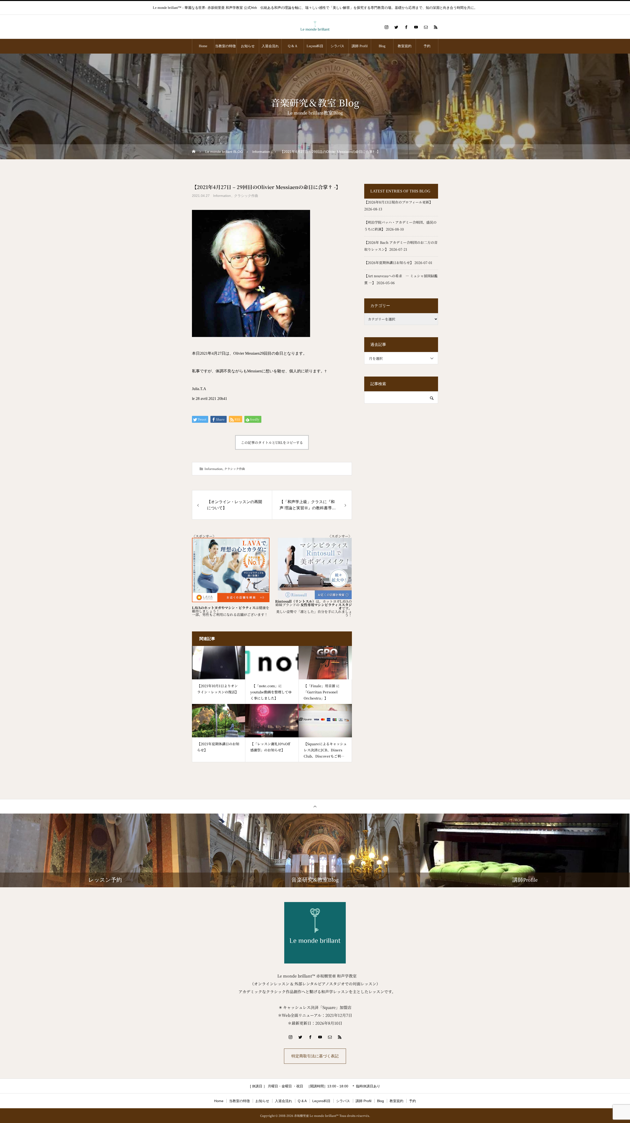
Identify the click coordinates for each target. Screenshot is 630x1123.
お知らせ (248, 46)
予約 (427, 46)
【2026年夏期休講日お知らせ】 (388, 262)
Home (203, 46)
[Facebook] (406, 27)
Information (222, 196)
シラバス (337, 46)
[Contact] (425, 27)
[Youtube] (415, 27)
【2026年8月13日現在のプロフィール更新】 (398, 202)
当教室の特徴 (225, 46)
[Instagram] (386, 27)
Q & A (292, 46)
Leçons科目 (315, 46)
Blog (382, 46)
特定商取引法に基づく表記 (315, 1056)
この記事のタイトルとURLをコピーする (272, 442)
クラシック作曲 (246, 196)
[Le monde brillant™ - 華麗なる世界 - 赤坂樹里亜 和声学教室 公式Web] (315, 27)
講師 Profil (360, 46)
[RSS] (435, 27)
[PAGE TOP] (315, 806)
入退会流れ (270, 46)
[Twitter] (396, 27)
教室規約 (404, 46)
